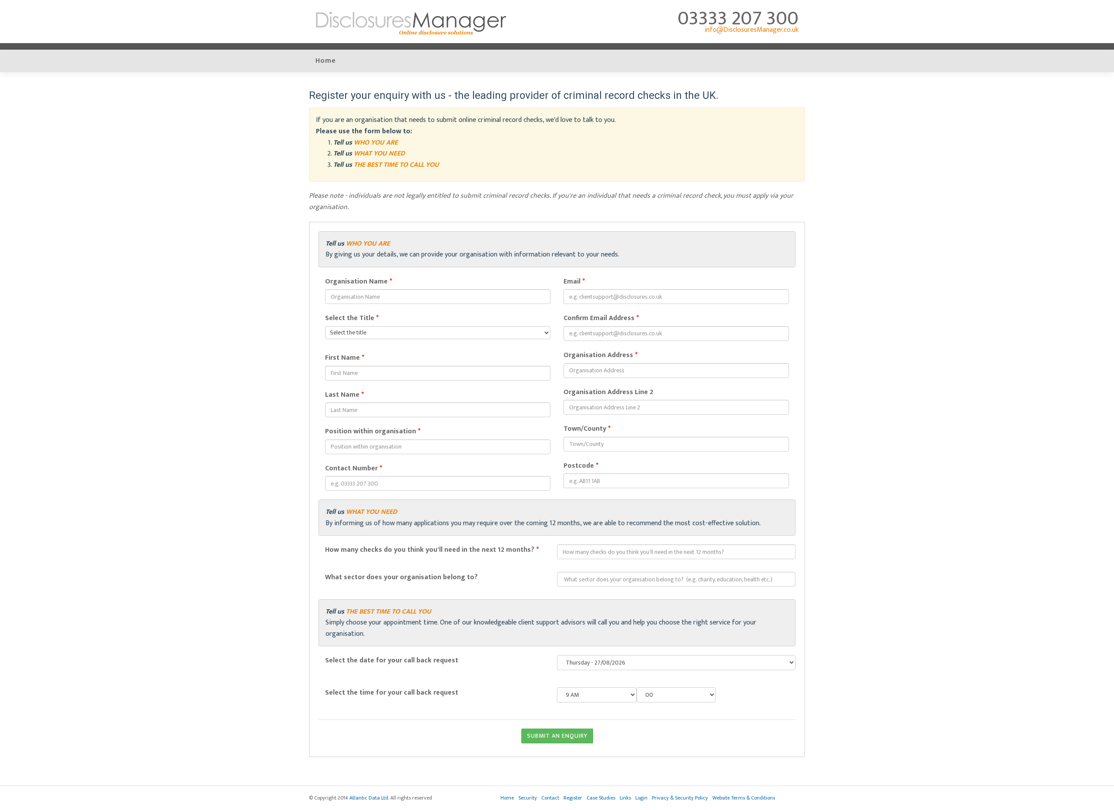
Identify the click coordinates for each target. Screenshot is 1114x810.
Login (641, 797)
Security (527, 797)
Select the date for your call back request (391, 660)
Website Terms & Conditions (743, 797)
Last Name (344, 395)
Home (325, 61)
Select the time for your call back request (391, 693)
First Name (344, 358)
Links (625, 797)
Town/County (587, 429)
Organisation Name (358, 281)
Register (573, 797)
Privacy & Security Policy (680, 797)
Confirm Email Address (601, 318)
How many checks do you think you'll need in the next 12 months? (432, 550)
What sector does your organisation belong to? (401, 577)
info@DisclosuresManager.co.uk (752, 30)
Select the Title (352, 318)
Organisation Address (601, 355)
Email (574, 281)
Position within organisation (372, 431)
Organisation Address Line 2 (608, 392)
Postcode (581, 466)
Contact (550, 797)
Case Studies (601, 797)
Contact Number (353, 468)
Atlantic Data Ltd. (369, 797)
